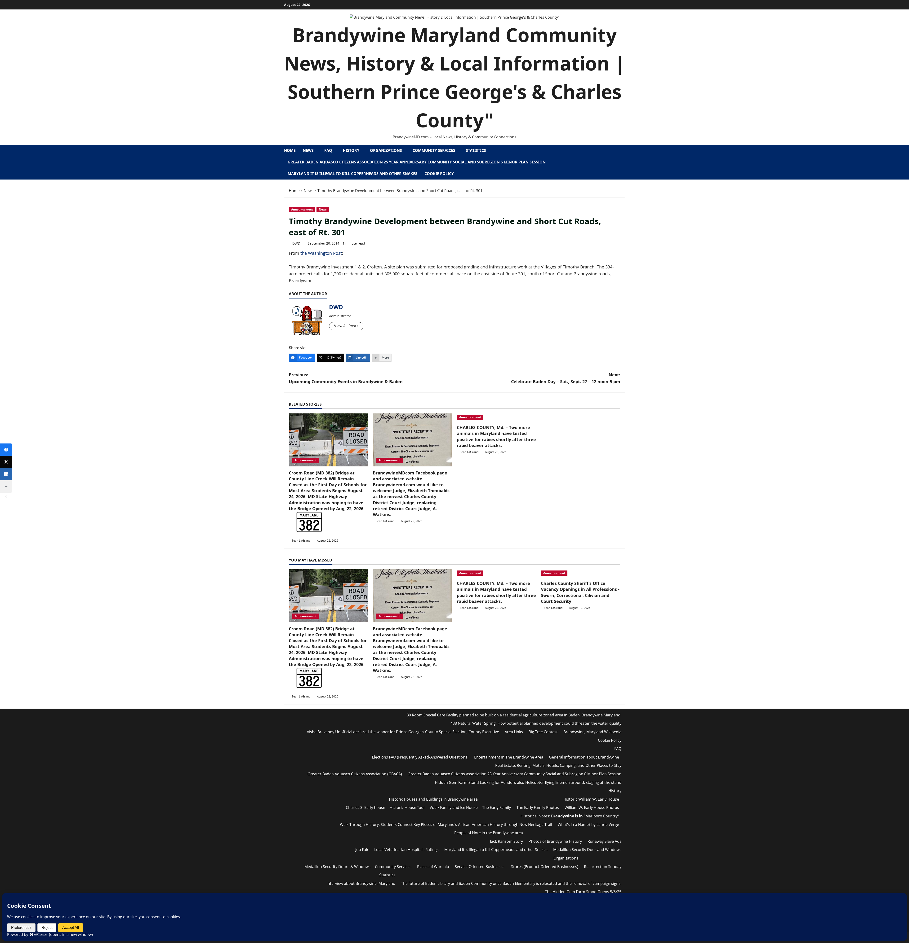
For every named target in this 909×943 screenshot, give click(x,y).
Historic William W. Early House (591, 799)
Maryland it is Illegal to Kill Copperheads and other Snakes (352, 173)
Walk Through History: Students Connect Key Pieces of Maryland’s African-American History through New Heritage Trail (446, 824)
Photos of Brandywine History (555, 841)
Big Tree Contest (543, 731)
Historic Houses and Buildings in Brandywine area (433, 799)
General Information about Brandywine (584, 757)
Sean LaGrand (301, 541)
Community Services (434, 150)
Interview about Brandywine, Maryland (361, 883)
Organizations (386, 150)
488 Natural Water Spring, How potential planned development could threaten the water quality (535, 723)
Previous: (346, 378)
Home (290, 150)
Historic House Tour (407, 807)
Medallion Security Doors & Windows (337, 866)
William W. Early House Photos (592, 807)
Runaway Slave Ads (604, 841)
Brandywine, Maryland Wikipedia (592, 731)
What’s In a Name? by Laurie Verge (588, 824)
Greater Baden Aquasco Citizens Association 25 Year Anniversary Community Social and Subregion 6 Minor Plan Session (417, 162)
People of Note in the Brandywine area (488, 832)
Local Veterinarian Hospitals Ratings (406, 849)
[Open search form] (623, 162)
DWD (296, 243)
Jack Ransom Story (506, 841)
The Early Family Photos (538, 807)
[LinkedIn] (6, 474)
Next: (565, 378)
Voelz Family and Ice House (454, 807)
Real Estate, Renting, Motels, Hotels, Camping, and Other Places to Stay (558, 765)
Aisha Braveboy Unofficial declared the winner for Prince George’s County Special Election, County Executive (403, 731)
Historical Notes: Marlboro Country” (570, 816)
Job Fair (362, 849)
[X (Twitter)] (6, 462)
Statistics (476, 150)
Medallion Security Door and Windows (587, 849)
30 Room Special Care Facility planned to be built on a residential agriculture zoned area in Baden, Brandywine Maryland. (514, 715)
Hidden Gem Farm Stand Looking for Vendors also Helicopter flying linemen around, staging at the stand (528, 782)
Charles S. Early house (365, 807)
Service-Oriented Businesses (480, 866)
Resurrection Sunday (602, 866)
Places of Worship (433, 866)
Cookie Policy (439, 173)
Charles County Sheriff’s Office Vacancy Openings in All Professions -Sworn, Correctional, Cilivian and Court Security (580, 592)
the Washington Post (321, 253)
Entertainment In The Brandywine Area (508, 757)
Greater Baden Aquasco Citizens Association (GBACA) (354, 773)
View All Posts (346, 326)
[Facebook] (6, 449)
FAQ (328, 150)
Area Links (514, 731)
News (308, 150)
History (351, 150)
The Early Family (496, 807)
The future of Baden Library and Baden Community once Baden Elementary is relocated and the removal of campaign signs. (511, 883)
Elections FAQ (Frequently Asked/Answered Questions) (420, 757)
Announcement (302, 209)
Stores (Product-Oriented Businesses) (544, 866)
